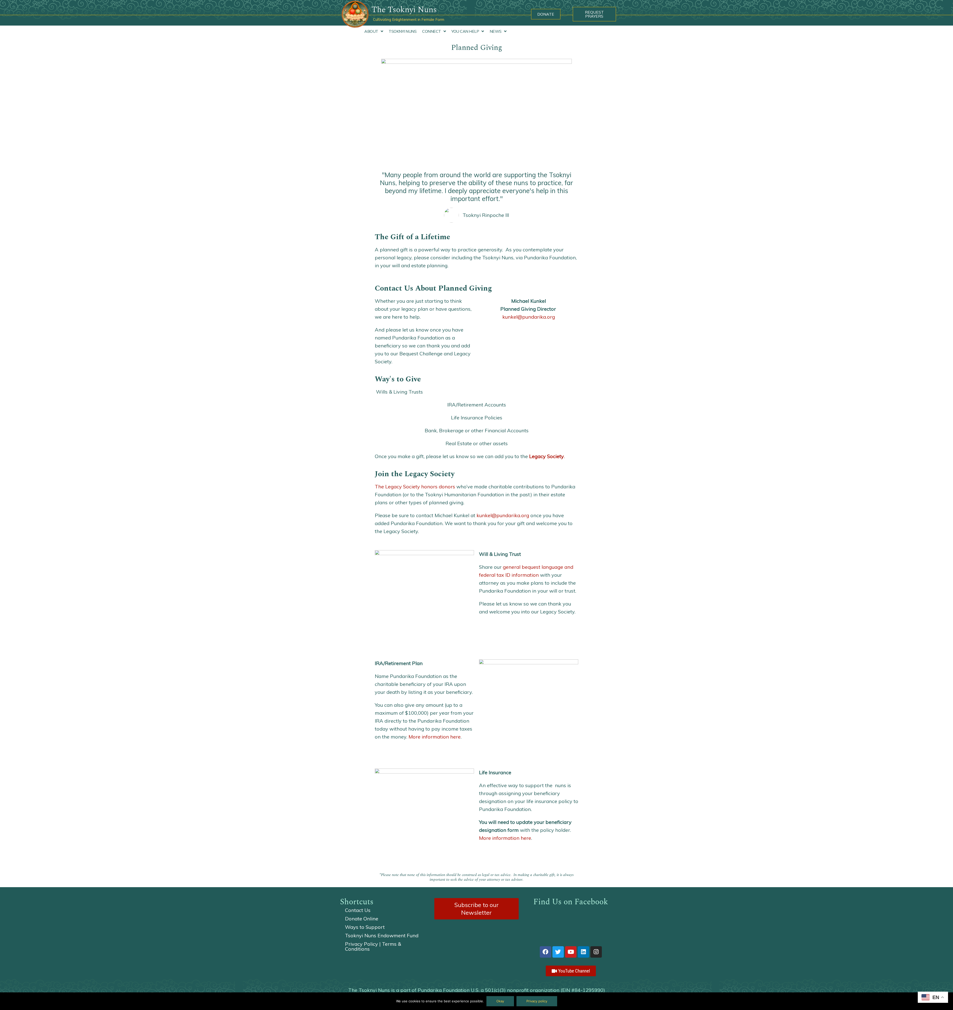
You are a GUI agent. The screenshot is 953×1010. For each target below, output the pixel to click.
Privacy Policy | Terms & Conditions (373, 946)
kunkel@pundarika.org (528, 317)
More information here (434, 737)
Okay (500, 1001)
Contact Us (358, 910)
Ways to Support (365, 927)
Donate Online (361, 918)
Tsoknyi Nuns (402, 31)
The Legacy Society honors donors (415, 486)
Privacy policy (536, 1001)
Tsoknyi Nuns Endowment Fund (381, 935)
